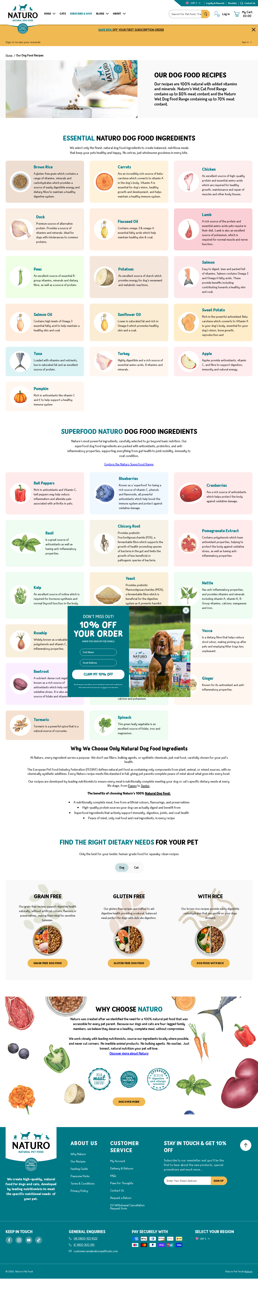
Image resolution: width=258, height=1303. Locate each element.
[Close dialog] (186, 609)
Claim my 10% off (98, 679)
